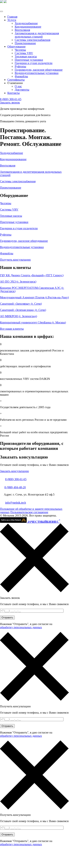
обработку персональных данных (21, 627)
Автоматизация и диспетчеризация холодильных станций (37, 35)
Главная (12, 16)
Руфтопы (20, 66)
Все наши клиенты (12, 328)
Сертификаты (16, 79)
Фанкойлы (21, 76)
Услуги (11, 20)
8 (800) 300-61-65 (10, 99)
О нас (18, 86)
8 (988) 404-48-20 (15, 487)
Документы (22, 89)
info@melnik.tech (15, 502)
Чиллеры (20, 49)
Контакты (13, 92)
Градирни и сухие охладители (33, 63)
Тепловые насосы (26, 56)
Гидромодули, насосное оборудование (39, 69)
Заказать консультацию (14, 471)
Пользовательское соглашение (29, 512)
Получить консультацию (15, 259)
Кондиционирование (28, 26)
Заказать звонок (10, 102)
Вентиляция (22, 29)
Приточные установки (29, 59)
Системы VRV (24, 53)
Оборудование (16, 46)
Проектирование (25, 43)
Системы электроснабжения (32, 39)
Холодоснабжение (26, 23)
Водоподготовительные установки (37, 73)
